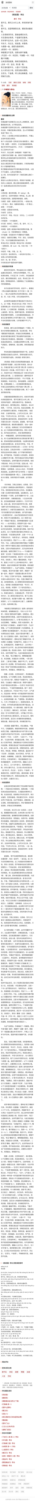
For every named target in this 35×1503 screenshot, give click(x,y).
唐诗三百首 (17, 82)
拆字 (11, 1488)
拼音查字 (26, 1484)
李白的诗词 (10, 12)
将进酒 (14, 85)
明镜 (22, 1372)
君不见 (4, 1372)
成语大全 (13, 1480)
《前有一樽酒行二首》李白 (10, 1456)
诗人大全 (29, 1472)
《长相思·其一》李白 (8, 1446)
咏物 (24, 82)
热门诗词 (13, 1472)
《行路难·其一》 (6, 1404)
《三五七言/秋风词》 (8, 1426)
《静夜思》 (5, 1398)
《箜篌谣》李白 (6, 1465)
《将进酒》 (18, 12)
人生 (3, 1376)
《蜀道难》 (5, 1420)
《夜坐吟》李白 (6, 1459)
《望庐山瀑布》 (6, 1407)
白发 (28, 1372)
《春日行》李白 (6, 1453)
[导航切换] (33, 2)
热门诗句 (21, 1472)
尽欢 (9, 1376)
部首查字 (4, 1488)
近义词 (11, 1491)
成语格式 (13, 1484)
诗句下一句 (14, 1476)
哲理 (3, 85)
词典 (22, 1488)
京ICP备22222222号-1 (23, 1499)
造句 (17, 1491)
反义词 (4, 1491)
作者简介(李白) (9, 89)
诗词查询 (4, 1480)
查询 (31, 8)
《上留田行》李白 (7, 1449)
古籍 (22, 1491)
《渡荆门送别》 (6, 1429)
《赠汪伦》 (5, 1410)
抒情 (29, 82)
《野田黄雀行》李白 (8, 1462)
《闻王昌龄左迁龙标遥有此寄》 (12, 1417)
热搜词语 (29, 1488)
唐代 (15, 19)
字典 (19, 1484)
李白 (19, 19)
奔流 (10, 1372)
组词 (17, 1488)
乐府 (10, 82)
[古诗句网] (2, 2)
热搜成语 (4, 1484)
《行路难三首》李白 (8, 1443)
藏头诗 (23, 1476)
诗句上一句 (5, 1476)
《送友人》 (5, 1414)
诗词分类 (4, 1472)
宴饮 (8, 85)
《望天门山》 (5, 1423)
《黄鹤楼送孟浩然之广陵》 (10, 1401)
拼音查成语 (21, 1480)
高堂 (16, 1372)
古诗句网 (3, 12)
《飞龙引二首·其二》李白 (9, 1437)
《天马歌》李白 (6, 1440)
